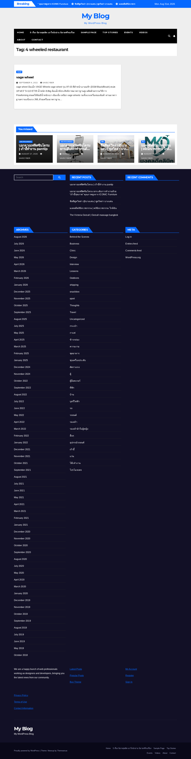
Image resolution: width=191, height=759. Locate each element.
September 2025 (22, 312)
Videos (143, 32)
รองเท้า (73, 422)
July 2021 (19, 483)
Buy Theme (75, 682)
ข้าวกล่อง (74, 339)
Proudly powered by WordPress (27, 751)
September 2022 (22, 387)
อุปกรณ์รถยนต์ (77, 442)
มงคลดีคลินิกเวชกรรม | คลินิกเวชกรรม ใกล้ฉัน (156, 148)
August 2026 (20, 237)
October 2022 (21, 381)
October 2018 (21, 655)
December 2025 (22, 292)
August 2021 (20, 477)
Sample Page (88, 32)
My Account (131, 669)
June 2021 (19, 490)
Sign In (128, 682)
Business (74, 244)
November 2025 (22, 298)
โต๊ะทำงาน (75, 463)
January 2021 (21, 525)
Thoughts (74, 305)
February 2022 (21, 435)
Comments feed (133, 250)
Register (129, 675)
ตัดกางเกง (75, 367)
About (21, 39)
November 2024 (22, 374)
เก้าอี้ (72, 449)
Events (128, 32)
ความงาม (74, 346)
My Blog (95, 16)
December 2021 (22, 449)
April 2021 (19, 504)
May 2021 (19, 497)
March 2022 (20, 429)
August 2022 (20, 394)
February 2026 (21, 278)
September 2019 (22, 621)
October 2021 (21, 463)
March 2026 (20, 271)
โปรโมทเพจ (76, 470)
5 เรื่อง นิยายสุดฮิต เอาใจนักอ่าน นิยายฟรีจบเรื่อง (52, 32)
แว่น (72, 456)
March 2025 (20, 346)
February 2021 (21, 518)
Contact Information (23, 708)
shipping (74, 285)
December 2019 (22, 600)
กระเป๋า (73, 326)
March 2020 (20, 586)
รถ (71, 408)
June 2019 (19, 641)
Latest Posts (76, 669)
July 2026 (19, 244)
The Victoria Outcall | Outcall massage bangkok (94, 215)
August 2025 (20, 319)
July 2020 (19, 566)
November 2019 (22, 607)
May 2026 (19, 257)
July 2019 (19, 634)
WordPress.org (133, 257)
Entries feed (131, 244)
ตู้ (70, 374)
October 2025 (21, 305)
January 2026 (21, 285)
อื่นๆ (143, 141)
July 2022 (19, 401)
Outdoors (74, 278)
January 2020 (21, 593)
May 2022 (19, 415)
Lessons (74, 271)
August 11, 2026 (152, 154)
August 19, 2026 (111, 154)
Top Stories (110, 32)
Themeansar (62, 751)
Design (73, 257)
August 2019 (20, 627)
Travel (73, 312)
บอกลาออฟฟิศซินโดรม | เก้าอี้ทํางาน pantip (34, 147)
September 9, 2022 (28, 83)
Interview (74, 264)
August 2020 (20, 559)
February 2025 (21, 353)
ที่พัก (102, 141)
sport (72, 298)
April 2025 (19, 339)
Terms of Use (20, 702)
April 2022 (19, 422)
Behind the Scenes (79, 237)
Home (20, 32)
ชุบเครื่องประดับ (78, 360)
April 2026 (19, 264)
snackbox (75, 292)
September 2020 (22, 552)
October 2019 (21, 614)
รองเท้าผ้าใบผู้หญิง (79, 429)
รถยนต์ (19, 72)
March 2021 (20, 511)
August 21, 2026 (70, 154)
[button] (169, 36)
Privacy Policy (21, 695)
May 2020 (19, 573)
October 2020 (21, 545)
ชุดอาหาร (75, 353)
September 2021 (22, 470)
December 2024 (22, 367)
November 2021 (22, 456)
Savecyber (48, 83)
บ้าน (72, 394)
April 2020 (19, 579)
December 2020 (22, 531)
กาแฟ (73, 333)
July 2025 (19, 326)
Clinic (73, 250)
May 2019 (19, 648)
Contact (37, 39)
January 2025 (21, 360)
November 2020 (22, 538)
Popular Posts (77, 675)
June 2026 (19, 250)
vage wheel (25, 77)
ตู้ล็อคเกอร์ (75, 381)
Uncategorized (26, 141)
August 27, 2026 (30, 154)
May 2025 (19, 333)
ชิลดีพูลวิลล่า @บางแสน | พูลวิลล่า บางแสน (113, 148)
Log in (128, 237)
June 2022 (19, 408)
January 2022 (21, 442)
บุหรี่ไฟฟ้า (75, 401)
